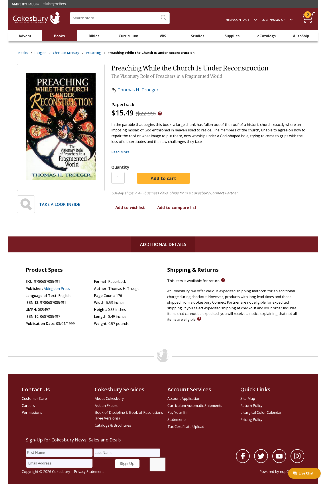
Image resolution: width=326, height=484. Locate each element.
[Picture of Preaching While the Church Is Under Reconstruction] (60, 187)
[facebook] (243, 461)
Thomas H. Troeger (138, 90)
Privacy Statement (89, 471)
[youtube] (279, 461)
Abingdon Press (57, 288)
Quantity (120, 167)
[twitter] (261, 461)
